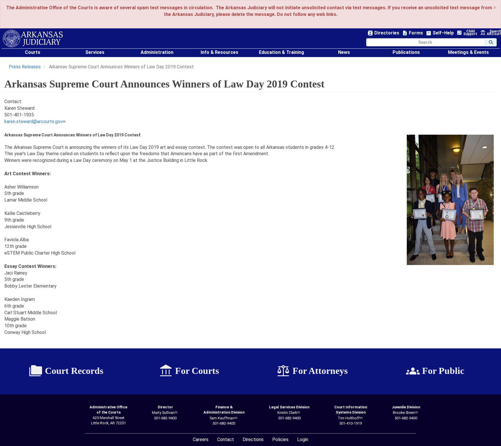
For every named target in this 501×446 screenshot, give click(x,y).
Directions (253, 439)
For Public (435, 371)
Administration (157, 52)
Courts (32, 52)
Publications (406, 52)
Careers (200, 439)
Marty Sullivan (163, 412)
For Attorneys (312, 371)
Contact (225, 439)
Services (94, 52)
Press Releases (25, 67)
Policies (280, 439)
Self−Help (440, 33)
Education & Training (281, 52)
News (344, 52)
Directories (383, 33)
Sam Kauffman (222, 418)
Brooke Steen (404, 412)
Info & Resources (219, 52)
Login (302, 439)
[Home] (32, 38)
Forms (412, 33)
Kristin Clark (287, 412)
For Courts (189, 371)
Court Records (66, 371)
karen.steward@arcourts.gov (33, 121)
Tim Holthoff (349, 418)
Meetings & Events (468, 52)
